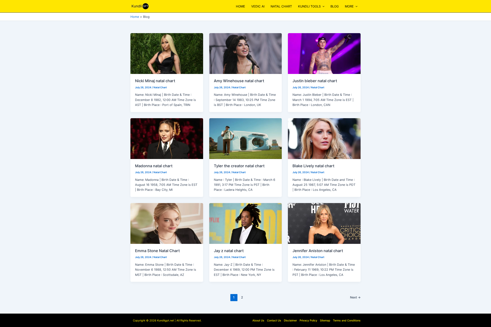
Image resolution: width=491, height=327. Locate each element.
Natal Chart (160, 87)
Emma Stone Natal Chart (157, 250)
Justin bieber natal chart (314, 81)
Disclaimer (290, 320)
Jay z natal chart (229, 250)
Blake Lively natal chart (313, 166)
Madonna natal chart (153, 166)
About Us (258, 320)
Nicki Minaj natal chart (155, 81)
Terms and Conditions (347, 320)
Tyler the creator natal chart (239, 166)
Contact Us (274, 320)
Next (355, 297)
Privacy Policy (308, 320)
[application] (323, 6)
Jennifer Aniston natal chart (317, 250)
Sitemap (325, 320)
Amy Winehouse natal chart (239, 81)
